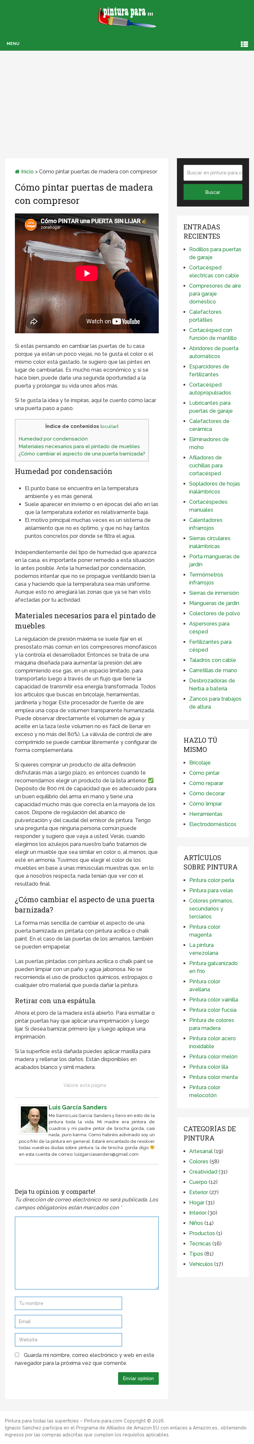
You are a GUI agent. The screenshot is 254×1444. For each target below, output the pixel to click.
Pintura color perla (211, 880)
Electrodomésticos (212, 824)
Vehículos (201, 1264)
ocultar (109, 426)
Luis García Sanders (78, 1107)
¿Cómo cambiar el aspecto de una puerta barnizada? (82, 454)
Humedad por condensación (53, 439)
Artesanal (201, 1151)
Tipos (196, 1254)
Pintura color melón (213, 1056)
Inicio (27, 171)
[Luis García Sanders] (34, 1133)
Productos (202, 1233)
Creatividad (203, 1172)
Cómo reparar (206, 783)
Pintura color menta (213, 1077)
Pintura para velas (211, 890)
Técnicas (200, 1243)
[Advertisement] (127, 97)
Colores (198, 1161)
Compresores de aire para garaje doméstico (215, 294)
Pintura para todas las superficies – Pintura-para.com (63, 1420)
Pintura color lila (208, 1067)
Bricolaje (200, 763)
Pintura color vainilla (213, 1000)
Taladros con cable (212, 660)
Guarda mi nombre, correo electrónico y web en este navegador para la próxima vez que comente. (84, 1359)
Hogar (196, 1202)
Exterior (198, 1192)
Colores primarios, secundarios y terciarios (211, 909)
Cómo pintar (204, 773)
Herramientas (206, 814)
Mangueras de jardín (214, 603)
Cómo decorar (207, 793)
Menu (13, 43)
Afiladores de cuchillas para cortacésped (206, 465)
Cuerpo (198, 1182)
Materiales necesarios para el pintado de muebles (79, 446)
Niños (196, 1223)
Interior (197, 1213)
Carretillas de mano (213, 670)
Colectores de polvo (214, 613)
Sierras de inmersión (214, 593)
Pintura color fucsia (212, 1010)
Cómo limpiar (205, 804)
